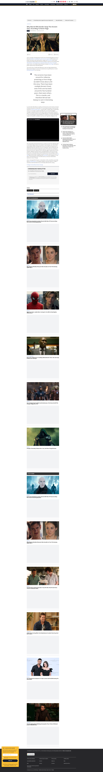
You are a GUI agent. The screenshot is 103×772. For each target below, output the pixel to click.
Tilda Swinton (30, 190)
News (30, 4)
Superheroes (29, 23)
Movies (37, 4)
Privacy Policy (11, 764)
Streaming (53, 4)
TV (33, 4)
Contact (40, 763)
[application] (43, 130)
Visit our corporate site (66, 750)
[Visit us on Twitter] (58, 1)
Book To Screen (59, 4)
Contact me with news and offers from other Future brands (10, 757)
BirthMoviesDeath (30, 70)
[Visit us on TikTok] (65, 1)
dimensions (49, 60)
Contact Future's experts (43, 758)
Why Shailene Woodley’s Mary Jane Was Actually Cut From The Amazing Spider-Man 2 (69, 122)
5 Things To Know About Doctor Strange (35, 164)
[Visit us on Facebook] (56, 1)
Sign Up (10, 760)
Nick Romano (33, 30)
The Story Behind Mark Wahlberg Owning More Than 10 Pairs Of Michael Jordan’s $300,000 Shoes (69, 140)
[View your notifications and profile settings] (72, 2)
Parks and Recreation (35, 109)
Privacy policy (54, 758)
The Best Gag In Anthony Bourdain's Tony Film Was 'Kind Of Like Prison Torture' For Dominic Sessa (69, 146)
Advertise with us (67, 763)
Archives (53, 763)
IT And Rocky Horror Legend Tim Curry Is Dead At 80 (43, 20)
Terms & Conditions (6, 765)
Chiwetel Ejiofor (33, 161)
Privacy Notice (32, 177)
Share (29, 54)
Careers (40, 760)
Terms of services (42, 176)
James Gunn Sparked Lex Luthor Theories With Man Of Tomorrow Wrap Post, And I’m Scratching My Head (69, 133)
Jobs (28, 763)
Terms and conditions (31, 758)
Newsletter (57, 54)
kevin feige (36, 190)
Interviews (47, 4)
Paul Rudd (45, 155)
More (65, 4)
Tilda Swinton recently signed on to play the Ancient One (38, 62)
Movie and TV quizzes (69, 20)
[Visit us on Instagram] (60, 1)
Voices (41, 4)
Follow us (51, 54)
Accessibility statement (31, 760)
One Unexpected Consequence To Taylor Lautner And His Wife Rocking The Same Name (69, 127)
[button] (76, 1)
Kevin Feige (51, 64)
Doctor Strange (53, 62)
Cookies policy (66, 758)
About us (53, 760)
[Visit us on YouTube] (62, 1)
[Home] (26, 4)
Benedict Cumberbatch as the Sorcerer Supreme (40, 59)
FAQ (64, 760)
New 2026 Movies (59, 20)
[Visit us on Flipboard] (63, 1)
